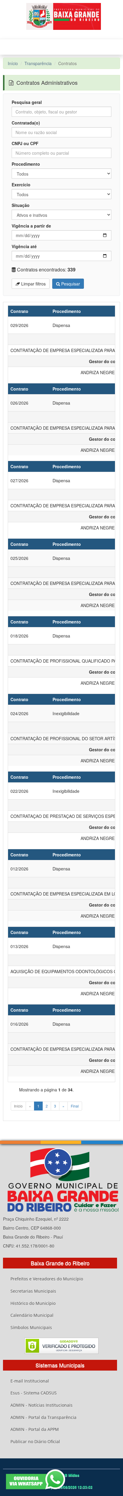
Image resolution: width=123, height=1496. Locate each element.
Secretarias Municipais (33, 1291)
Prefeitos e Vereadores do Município (46, 1279)
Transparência (38, 63)
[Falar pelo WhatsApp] (36, 1479)
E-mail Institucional (29, 1381)
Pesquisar (70, 284)
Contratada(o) (26, 123)
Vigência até (24, 246)
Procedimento (26, 164)
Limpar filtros (33, 284)
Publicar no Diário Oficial (35, 1441)
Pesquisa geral (27, 102)
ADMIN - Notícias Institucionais (41, 1405)
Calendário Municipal (31, 1315)
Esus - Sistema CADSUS (33, 1393)
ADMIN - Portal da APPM (34, 1429)
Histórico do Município (33, 1303)
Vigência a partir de (31, 226)
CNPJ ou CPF (25, 143)
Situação (21, 205)
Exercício (21, 185)
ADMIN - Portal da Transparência (43, 1417)
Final (75, 1105)
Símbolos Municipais (31, 1327)
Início (13, 63)
